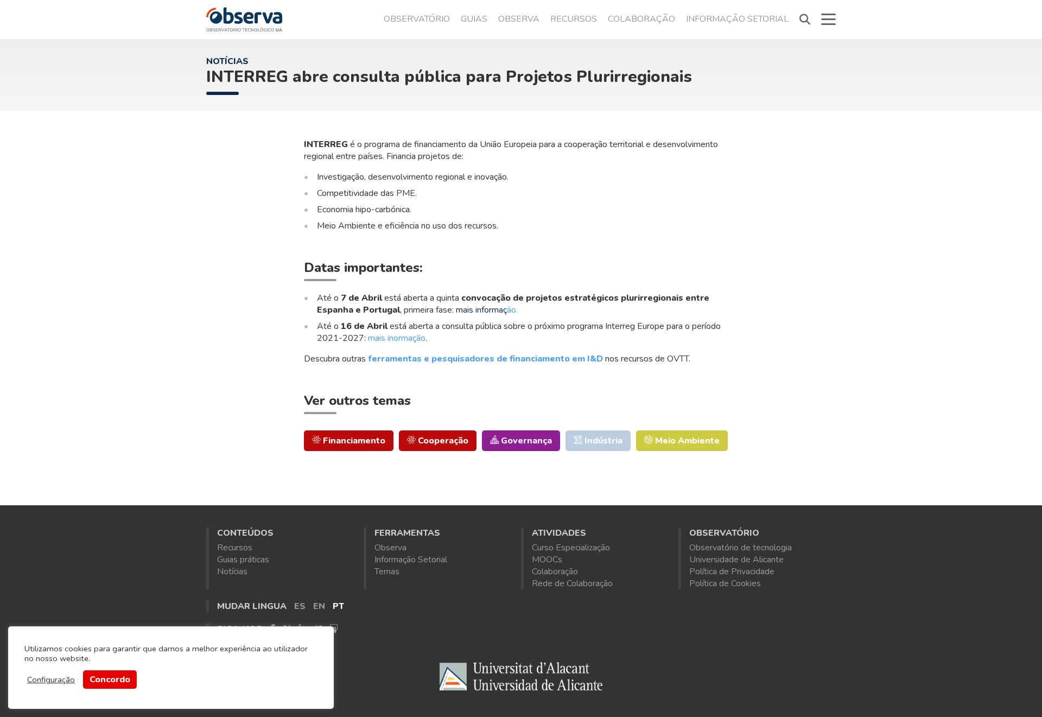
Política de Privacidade (731, 572)
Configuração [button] (51, 679)
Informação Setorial (737, 19)
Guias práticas (243, 560)
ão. (513, 310)
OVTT (244, 19)
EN (319, 606)
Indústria (602, 441)
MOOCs (547, 560)
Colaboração (641, 19)
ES (300, 606)
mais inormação (396, 338)
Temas (386, 572)
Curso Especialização (571, 548)
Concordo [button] (110, 680)
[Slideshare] (333, 629)
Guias (474, 19)
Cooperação (442, 441)
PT (338, 606)
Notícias (227, 61)
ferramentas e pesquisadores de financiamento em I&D (485, 359)
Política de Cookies (725, 583)
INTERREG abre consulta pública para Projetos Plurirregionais (449, 77)
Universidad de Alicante (521, 678)
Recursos (573, 19)
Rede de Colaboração (572, 583)
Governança (525, 441)
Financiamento (353, 441)
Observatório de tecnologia (740, 548)
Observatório (417, 19)
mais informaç (481, 310)
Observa (518, 19)
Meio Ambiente (686, 441)
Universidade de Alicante (736, 560)
